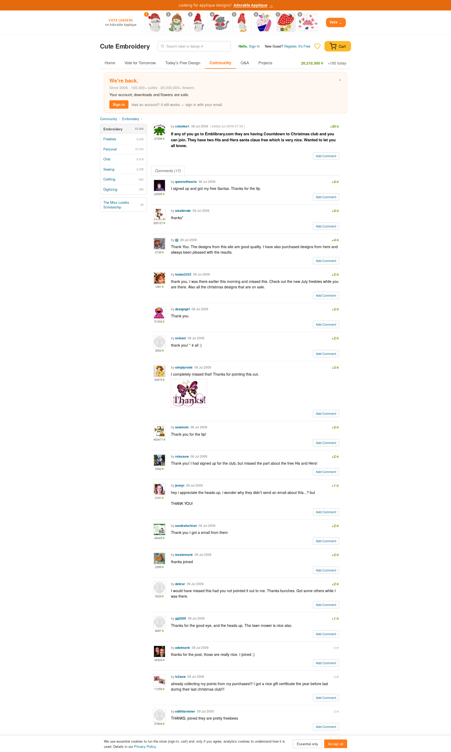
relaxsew (182, 456)
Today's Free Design (182, 62)
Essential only (307, 743)
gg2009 (180, 618)
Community (220, 63)
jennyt (179, 485)
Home (110, 62)
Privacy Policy (145, 746)
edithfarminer (185, 711)
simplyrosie (184, 367)
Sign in (119, 104)
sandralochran (186, 525)
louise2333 (183, 274)
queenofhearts (186, 181)
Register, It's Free (297, 46)
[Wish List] (317, 46)
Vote (336, 22)
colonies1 (182, 126)
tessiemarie (184, 554)
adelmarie (182, 647)
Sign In (254, 46)
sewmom (182, 427)
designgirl (182, 309)
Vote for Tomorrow (140, 62)
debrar (180, 583)
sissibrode (183, 210)
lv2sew (180, 676)
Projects (265, 62)
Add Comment (326, 156)
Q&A (245, 62)
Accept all (335, 743)
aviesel (180, 338)
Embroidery (130, 118)
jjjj (176, 239)
